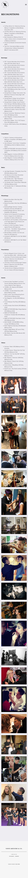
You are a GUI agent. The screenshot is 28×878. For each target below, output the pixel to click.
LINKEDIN (17, 856)
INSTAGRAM (11, 856)
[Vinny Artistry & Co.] (5, 4)
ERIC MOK (18, 864)
